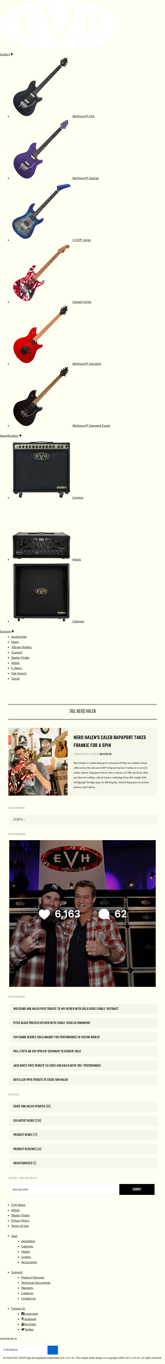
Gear (14, 1236)
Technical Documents (36, 1283)
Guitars (26, 1257)
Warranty (27, 1288)
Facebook (29, 1319)
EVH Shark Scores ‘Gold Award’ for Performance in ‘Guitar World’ (56, 1037)
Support (16, 1272)
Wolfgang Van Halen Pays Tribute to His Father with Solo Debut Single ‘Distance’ (66, 1009)
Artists (15, 1210)
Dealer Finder (20, 1215)
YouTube (30, 1324)
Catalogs (27, 1293)
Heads (25, 1252)
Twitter (29, 1329)
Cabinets (27, 1246)
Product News (22, 1135)
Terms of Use (20, 1226)
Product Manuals (32, 1277)
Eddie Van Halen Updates (29, 1106)
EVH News (18, 1205)
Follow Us (18, 1308)
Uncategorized (22, 1163)
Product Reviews (24, 1149)
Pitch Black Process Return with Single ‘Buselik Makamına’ (52, 1023)
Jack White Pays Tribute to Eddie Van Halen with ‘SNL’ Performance (57, 1066)
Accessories (29, 1262)
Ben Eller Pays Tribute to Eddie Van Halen (40, 1080)
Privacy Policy (20, 1220)
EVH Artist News (23, 1121)
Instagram (31, 1314)
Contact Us (28, 1298)
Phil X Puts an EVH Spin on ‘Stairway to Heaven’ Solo (47, 1051)
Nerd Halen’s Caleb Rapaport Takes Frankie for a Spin (110, 742)
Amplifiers (28, 1241)
